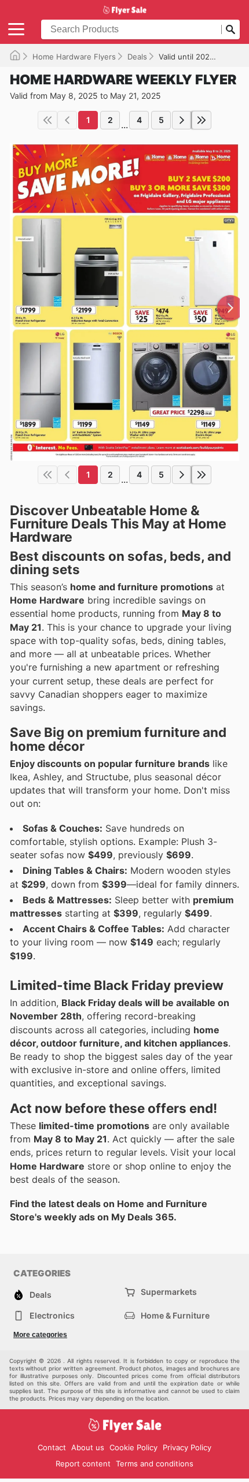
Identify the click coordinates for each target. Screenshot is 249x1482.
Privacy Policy (187, 1447)
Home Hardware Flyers (74, 56)
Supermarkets (169, 1292)
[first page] (47, 120)
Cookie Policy (133, 1447)
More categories (40, 1335)
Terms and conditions (154, 1463)
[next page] (182, 120)
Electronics (52, 1315)
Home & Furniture (175, 1315)
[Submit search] (230, 29)
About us (87, 1447)
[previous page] (67, 120)
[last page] (201, 120)
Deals (137, 56)
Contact (52, 1447)
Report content (83, 1463)
